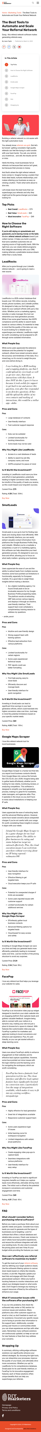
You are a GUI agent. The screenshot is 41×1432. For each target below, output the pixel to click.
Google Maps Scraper (17, 88)
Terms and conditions (11, 1410)
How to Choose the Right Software (21, 70)
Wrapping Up (14, 105)
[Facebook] (9, 47)
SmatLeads (14, 82)
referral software (30, 1263)
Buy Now (5, 498)
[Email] (19, 47)
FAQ (11, 99)
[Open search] (33, 3)
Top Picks (13, 64)
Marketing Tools (14, 13)
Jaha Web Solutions (29, 1429)
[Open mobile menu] (38, 3)
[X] (14, 47)
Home (4, 13)
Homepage (6, 1405)
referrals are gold (23, 145)
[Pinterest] (4, 47)
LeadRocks (14, 76)
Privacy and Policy (10, 1408)
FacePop (13, 93)
